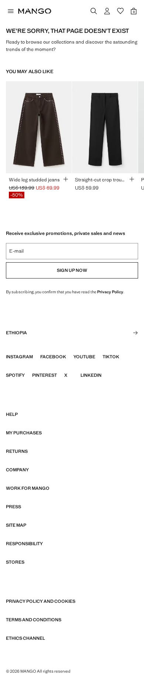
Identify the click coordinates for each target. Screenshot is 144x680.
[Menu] (10, 11)
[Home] (34, 11)
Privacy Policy (110, 291)
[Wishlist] (120, 11)
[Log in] (107, 11)
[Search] (93, 11)
